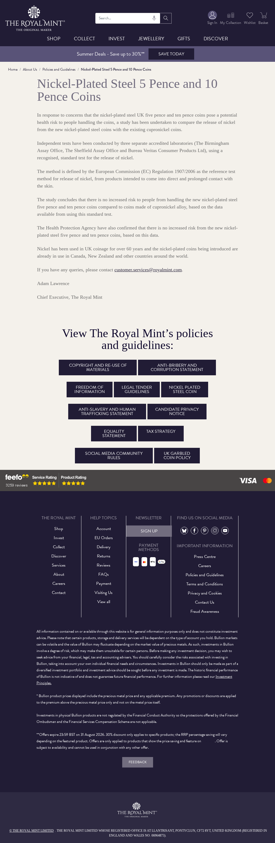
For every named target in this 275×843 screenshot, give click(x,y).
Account (103, 528)
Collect (84, 38)
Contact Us (204, 602)
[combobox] (128, 18)
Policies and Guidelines (58, 69)
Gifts (184, 38)
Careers (58, 583)
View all (103, 602)
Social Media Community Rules (114, 455)
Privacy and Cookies (205, 593)
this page (208, 741)
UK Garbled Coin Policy (177, 455)
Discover (216, 38)
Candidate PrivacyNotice (177, 411)
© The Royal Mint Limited (31, 831)
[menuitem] (212, 18)
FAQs (103, 574)
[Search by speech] (154, 18)
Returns (103, 556)
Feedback (138, 762)
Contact (59, 592)
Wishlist (250, 23)
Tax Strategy (160, 431)
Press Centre (205, 556)
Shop (53, 38)
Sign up (149, 531)
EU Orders (104, 538)
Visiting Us (104, 592)
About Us (30, 69)
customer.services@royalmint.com (148, 269)
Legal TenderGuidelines (137, 389)
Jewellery (151, 38)
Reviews (103, 565)
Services (59, 565)
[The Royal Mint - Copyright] (35, 17)
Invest (116, 38)
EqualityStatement (114, 433)
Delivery (103, 547)
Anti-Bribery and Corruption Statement (177, 367)
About (58, 574)
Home (12, 69)
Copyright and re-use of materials (98, 367)
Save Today (171, 54)
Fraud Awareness (204, 611)
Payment (103, 583)
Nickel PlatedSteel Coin (184, 389)
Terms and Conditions (204, 584)
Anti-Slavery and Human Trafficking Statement (107, 411)
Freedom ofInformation (89, 389)
